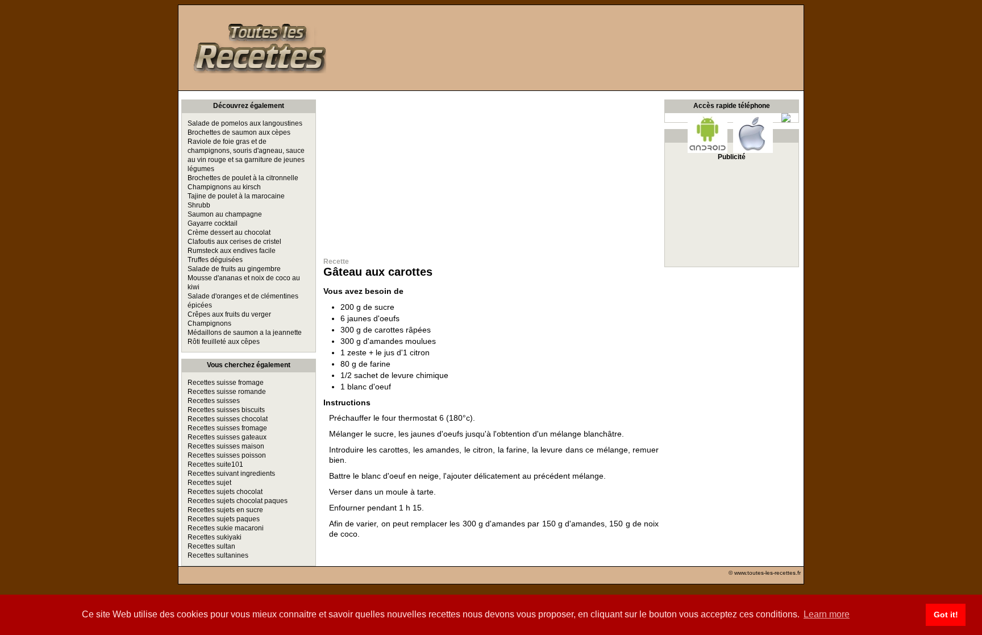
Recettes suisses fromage (227, 428)
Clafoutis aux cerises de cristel (234, 242)
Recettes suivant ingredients (231, 474)
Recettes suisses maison (226, 446)
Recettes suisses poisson (227, 455)
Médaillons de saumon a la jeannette (245, 333)
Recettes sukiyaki (215, 537)
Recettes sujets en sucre (225, 510)
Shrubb (199, 205)
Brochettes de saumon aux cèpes (239, 132)
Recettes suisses (214, 401)
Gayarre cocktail (213, 223)
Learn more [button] (827, 614)
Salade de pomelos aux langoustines (245, 123)
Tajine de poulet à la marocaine (236, 196)
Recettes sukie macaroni (226, 528)
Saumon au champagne (225, 214)
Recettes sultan (211, 546)
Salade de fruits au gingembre (234, 269)
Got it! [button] (946, 614)
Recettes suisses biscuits (226, 410)
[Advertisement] (491, 170)
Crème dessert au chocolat (229, 232)
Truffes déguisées (215, 260)
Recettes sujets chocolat (225, 492)
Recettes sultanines (218, 555)
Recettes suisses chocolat (228, 419)
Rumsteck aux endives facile (232, 251)
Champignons (209, 323)
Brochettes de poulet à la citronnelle (243, 178)
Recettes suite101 (215, 464)
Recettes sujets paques (224, 519)
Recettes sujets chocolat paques (238, 501)
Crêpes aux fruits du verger (229, 314)
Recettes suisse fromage (226, 383)
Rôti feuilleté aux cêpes (224, 342)
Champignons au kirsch (224, 187)
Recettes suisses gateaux (227, 437)
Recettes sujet (209, 483)
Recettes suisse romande (227, 392)
